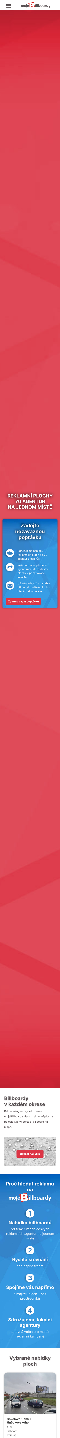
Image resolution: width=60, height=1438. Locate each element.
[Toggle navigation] (8, 5)
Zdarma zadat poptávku (23, 601)
